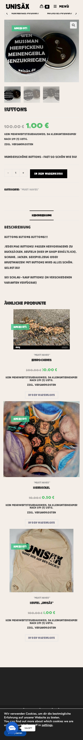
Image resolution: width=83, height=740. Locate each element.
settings (47, 725)
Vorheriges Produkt (25, 13)
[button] (73, 25)
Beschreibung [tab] (42, 215)
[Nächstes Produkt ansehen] (76, 13)
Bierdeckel (41, 487)
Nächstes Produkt (59, 13)
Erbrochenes (41, 360)
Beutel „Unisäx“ (41, 603)
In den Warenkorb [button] (41, 395)
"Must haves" (29, 189)
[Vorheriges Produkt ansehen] (7, 13)
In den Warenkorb (48, 173)
